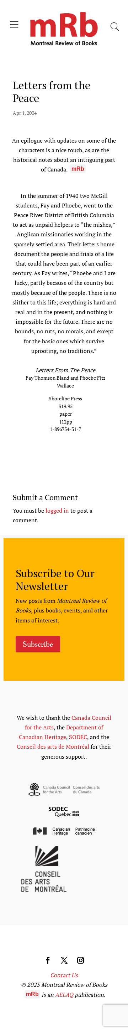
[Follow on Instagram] (80, 960)
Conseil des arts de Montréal (53, 746)
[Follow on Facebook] (47, 960)
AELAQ (64, 995)
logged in (57, 510)
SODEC (78, 737)
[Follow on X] (64, 960)
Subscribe (38, 644)
